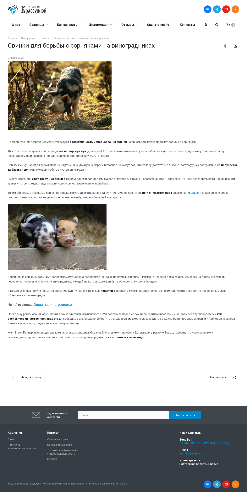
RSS (235, 46)
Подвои (52, 459)
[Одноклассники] (235, 9)
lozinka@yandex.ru (192, 453)
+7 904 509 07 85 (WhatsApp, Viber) (204, 443)
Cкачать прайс (158, 25)
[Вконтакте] (207, 9)
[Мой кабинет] (205, 25)
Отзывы (128, 25)
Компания (15, 432)
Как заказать (67, 25)
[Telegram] (217, 9)
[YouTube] (226, 9)
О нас (16, 25)
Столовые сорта (57, 439)
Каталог (53, 432)
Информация (99, 25)
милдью (193, 192)
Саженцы (37, 25)
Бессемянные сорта (60, 444)
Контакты (187, 25)
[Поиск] (216, 25)
